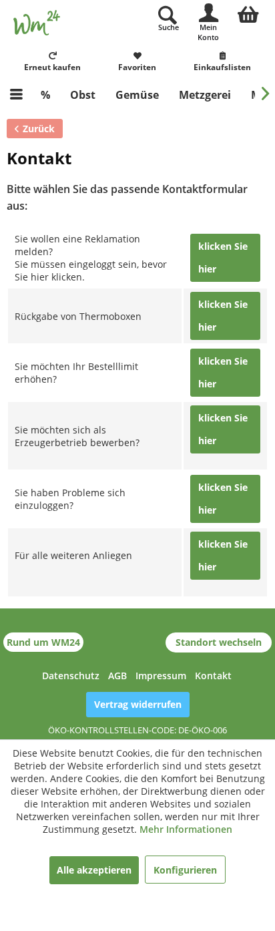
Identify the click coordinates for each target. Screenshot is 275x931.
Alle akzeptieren (94, 870)
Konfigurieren (185, 870)
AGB (117, 675)
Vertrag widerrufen (138, 704)
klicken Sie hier (223, 257)
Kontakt (213, 675)
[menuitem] (248, 12)
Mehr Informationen (186, 829)
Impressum (160, 675)
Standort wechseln (219, 642)
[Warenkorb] (248, 12)
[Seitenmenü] (16, 94)
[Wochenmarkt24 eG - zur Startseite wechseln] (36, 22)
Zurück (39, 128)
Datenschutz (70, 675)
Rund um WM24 (43, 642)
